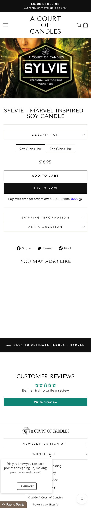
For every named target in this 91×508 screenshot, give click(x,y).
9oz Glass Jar (30, 148)
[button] (31, 504)
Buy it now (45, 188)
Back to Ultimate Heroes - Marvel (48, 344)
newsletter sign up (44, 443)
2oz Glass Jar (61, 148)
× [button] (50, 456)
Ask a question (45, 226)
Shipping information (45, 217)
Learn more (27, 486)
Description (45, 134)
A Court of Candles (45, 25)
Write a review (45, 402)
